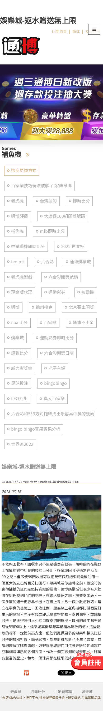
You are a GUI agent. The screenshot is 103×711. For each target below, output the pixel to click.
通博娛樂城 (80, 262)
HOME (7, 482)
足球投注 (19, 383)
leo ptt (18, 262)
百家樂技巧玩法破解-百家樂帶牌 (41, 186)
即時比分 (81, 201)
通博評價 (19, 216)
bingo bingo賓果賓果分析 (35, 429)
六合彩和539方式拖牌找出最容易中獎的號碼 (52, 414)
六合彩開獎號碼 (63, 277)
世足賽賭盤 (63, 691)
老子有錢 (56, 368)
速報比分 (19, 353)
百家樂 (50, 322)
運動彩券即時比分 (57, 338)
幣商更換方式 (23, 170)
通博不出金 (83, 322)
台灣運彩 (48, 201)
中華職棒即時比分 (28, 246)
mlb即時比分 (52, 231)
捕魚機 (17, 231)
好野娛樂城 (48, 645)
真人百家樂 (54, 398)
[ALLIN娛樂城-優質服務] (21, 45)
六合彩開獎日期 (59, 353)
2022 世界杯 (72, 246)
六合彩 (47, 262)
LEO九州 (19, 398)
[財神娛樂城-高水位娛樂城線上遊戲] (51, 102)
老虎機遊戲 (21, 277)
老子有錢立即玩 (37, 614)
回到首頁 (59, 31)
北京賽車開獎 (81, 307)
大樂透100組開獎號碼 (64, 216)
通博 (15, 307)
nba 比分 (19, 322)
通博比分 (37, 691)
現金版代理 (21, 292)
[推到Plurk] (26, 672)
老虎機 (17, 201)
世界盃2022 (22, 444)
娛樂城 (17, 338)
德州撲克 (44, 307)
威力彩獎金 (21, 368)
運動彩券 (56, 292)
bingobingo (55, 383)
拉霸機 (87, 292)
